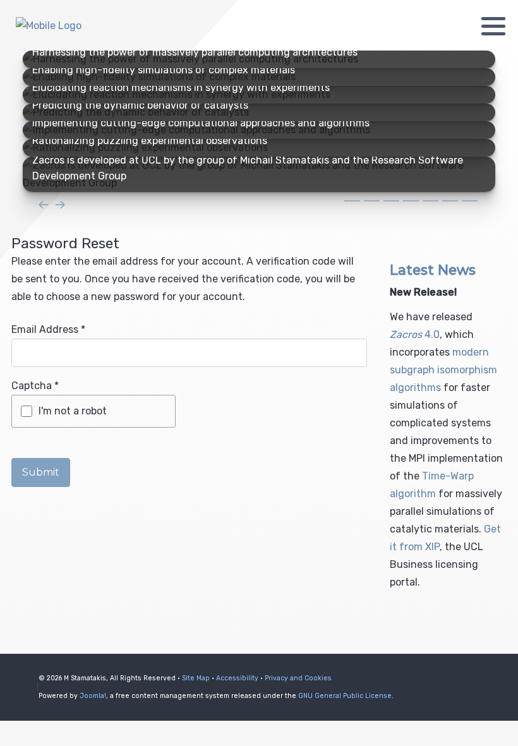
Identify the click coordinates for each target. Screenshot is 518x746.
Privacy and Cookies (298, 678)
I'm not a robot (73, 411)
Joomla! (93, 696)
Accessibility (237, 678)
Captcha (35, 386)
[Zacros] (88, 25)
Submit (40, 472)
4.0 (415, 334)
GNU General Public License (345, 696)
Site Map (196, 678)
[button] (493, 26)
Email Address (48, 329)
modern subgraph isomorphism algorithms (443, 370)
